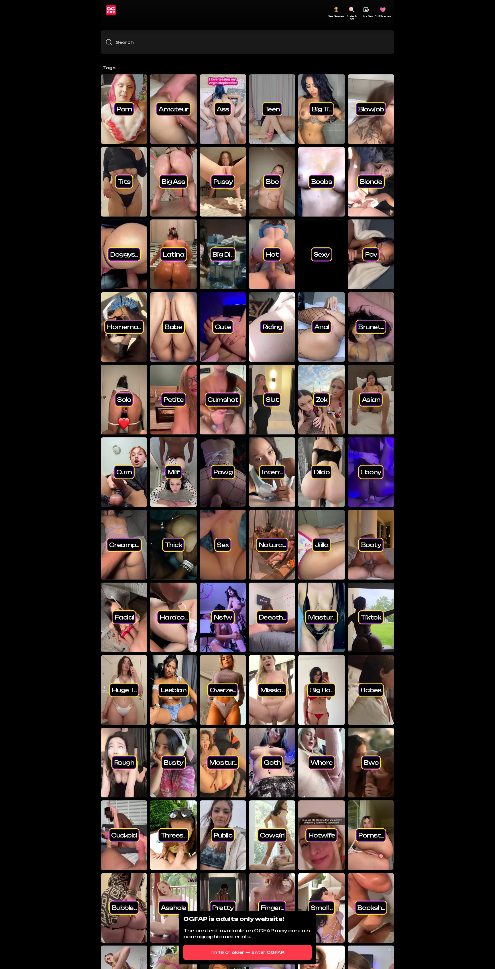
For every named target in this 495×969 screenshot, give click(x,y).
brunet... (371, 327)
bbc (272, 181)
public (222, 835)
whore (322, 762)
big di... (222, 254)
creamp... (124, 544)
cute (223, 327)
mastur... (321, 617)
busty (173, 762)
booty (371, 544)
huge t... (124, 689)
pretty (222, 907)
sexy (321, 254)
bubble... (124, 907)
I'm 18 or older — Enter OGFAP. (248, 952)
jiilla (321, 544)
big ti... (322, 109)
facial (124, 617)
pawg (222, 472)
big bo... (321, 689)
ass (223, 109)
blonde (371, 181)
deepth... (272, 617)
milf (173, 472)
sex (223, 544)
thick (173, 544)
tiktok (371, 617)
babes (371, 689)
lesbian (173, 689)
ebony (371, 472)
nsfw (223, 617)
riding (272, 327)
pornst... (371, 835)
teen (272, 109)
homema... (124, 327)
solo (124, 399)
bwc (371, 762)
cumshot (222, 399)
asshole (173, 907)
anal (321, 327)
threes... (173, 835)
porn (124, 109)
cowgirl (272, 835)
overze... (223, 689)
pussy (223, 181)
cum (124, 472)
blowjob (371, 109)
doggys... (124, 254)
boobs (321, 181)
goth (272, 762)
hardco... (174, 617)
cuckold (124, 835)
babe (173, 327)
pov (371, 254)
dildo (322, 472)
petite (173, 399)
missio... (272, 689)
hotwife (321, 835)
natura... (272, 544)
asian (371, 399)
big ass (173, 181)
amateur (173, 109)
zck (321, 399)
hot (272, 254)
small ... (322, 907)
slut (272, 399)
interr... (272, 472)
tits (124, 181)
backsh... (371, 907)
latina (173, 254)
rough (124, 762)
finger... (272, 907)
